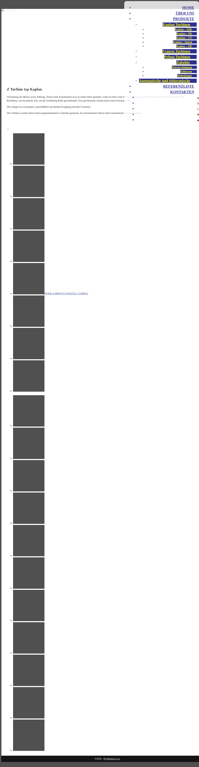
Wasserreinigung (182, 67)
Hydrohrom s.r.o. (112, 758)
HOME (188, 8)
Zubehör (183, 62)
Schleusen (186, 71)
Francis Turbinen (176, 51)
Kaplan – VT (184, 37)
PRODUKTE (183, 19)
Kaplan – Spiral (182, 41)
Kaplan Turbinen (176, 24)
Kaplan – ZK (184, 46)
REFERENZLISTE (178, 86)
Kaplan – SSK (183, 29)
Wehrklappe (184, 75)
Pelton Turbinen (177, 57)
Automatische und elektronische (164, 81)
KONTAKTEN (182, 92)
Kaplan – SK (184, 33)
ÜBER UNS (185, 13)
